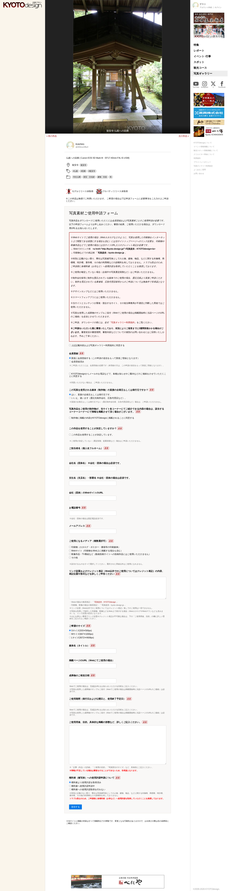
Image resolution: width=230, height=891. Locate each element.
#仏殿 (75, 171)
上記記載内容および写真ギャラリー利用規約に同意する (98, 345)
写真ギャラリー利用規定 (203, 166)
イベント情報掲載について (204, 147)
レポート (199, 50)
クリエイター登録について (204, 154)
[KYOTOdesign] (22, 7)
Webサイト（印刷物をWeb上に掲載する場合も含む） (97, 551)
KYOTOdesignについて (203, 143)
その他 (74, 557)
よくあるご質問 (200, 170)
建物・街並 (102, 177)
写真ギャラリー (203, 73)
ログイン (218, 7)
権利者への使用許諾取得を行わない (88, 789)
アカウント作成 (206, 7)
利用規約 (197, 158)
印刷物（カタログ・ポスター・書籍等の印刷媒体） (95, 547)
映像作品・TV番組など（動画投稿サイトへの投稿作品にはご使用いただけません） (111, 554)
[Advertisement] (117, 849)
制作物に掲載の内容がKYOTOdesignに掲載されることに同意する (102, 418)
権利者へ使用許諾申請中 (83, 786)
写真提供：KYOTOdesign (105, 602)
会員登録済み (77, 362)
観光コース (200, 67)
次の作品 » (184, 136)
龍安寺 (83, 165)
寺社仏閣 (77, 177)
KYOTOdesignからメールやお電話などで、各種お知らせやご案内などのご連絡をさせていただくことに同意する (117, 375)
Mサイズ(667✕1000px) (82, 634)
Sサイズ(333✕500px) (81, 630)
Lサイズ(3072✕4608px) (82, 637)
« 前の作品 (51, 136)
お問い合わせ (199, 174)
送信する (75, 807)
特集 (196, 44)
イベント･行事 (202, 56)
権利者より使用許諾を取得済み (86, 782)
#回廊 (83, 171)
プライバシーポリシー (202, 162)
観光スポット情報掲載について (206, 150)
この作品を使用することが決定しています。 (92, 435)
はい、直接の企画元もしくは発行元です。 (91, 394)
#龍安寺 (92, 171)
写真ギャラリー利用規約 (123, 322)
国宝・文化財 (89, 177)
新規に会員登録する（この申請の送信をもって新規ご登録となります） (105, 358)
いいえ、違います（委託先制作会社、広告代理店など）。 (99, 398)
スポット (199, 62)
